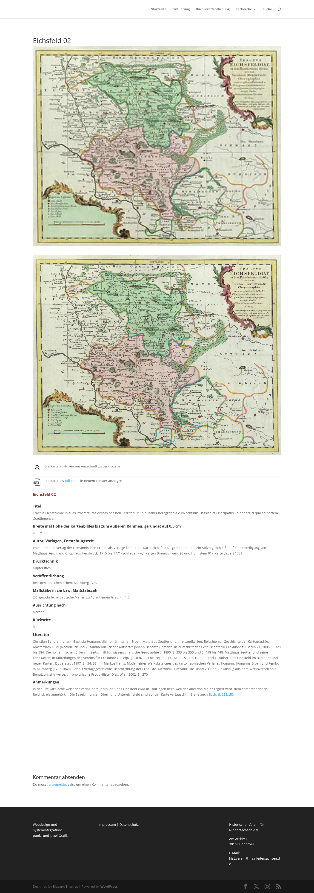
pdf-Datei (72, 481)
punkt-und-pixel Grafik (50, 835)
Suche (267, 9)
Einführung (181, 9)
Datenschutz (129, 824)
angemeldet (58, 784)
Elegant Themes (65, 886)
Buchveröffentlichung (213, 9)
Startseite (158, 9)
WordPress (109, 886)
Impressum (107, 824)
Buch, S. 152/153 (221, 694)
